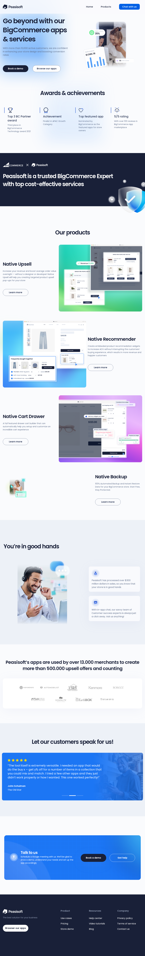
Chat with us (129, 6)
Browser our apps (15, 928)
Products (106, 6)
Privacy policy (125, 918)
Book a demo (93, 857)
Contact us (123, 929)
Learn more (15, 292)
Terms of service (126, 923)
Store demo (67, 929)
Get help (122, 857)
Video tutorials (97, 923)
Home (89, 6)
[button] (65, 795)
